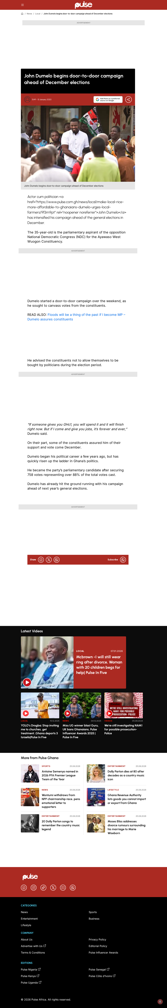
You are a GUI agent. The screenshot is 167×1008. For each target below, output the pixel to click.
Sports (46, 766)
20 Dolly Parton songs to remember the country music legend (61, 825)
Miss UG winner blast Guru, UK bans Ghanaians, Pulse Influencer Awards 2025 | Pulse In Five (81, 731)
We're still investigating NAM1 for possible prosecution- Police (123, 729)
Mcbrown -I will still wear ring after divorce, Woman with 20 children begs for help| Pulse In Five (99, 664)
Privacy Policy (97, 939)
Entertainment (51, 816)
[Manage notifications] (160, 1001)
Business (94, 918)
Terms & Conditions (33, 952)
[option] (40, 721)
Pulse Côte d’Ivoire (100, 976)
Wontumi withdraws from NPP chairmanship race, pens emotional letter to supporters (61, 801)
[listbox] (83, 720)
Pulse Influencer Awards (103, 952)
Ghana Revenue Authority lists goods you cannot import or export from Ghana (127, 799)
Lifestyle (113, 790)
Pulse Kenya (28, 976)
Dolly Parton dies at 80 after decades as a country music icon (126, 775)
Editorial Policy (98, 946)
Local (37, 13)
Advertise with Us (31, 946)
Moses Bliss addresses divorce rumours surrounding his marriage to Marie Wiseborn (126, 827)
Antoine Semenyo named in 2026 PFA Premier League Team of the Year (60, 775)
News (29, 13)
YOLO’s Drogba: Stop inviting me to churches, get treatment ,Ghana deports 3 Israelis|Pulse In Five (40, 731)
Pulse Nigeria (29, 969)
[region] (83, 720)
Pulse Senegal (97, 969)
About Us (26, 939)
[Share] (128, 99)
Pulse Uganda (29, 982)
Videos (108, 721)
